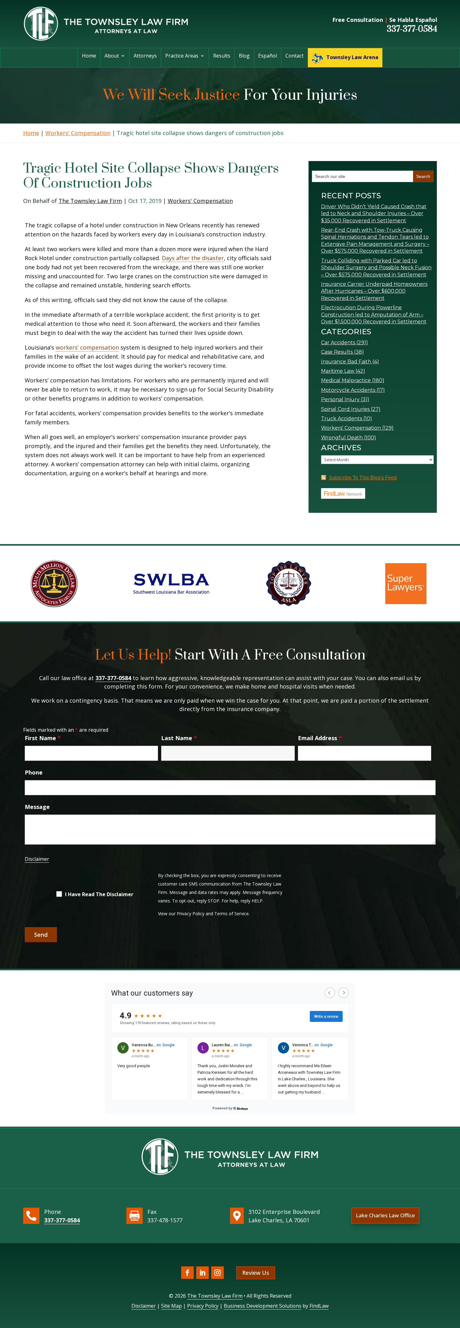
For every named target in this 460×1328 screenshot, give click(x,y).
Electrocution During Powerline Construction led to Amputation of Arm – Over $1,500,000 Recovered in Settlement (374, 315)
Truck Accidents (341, 419)
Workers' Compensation (200, 201)
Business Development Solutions (262, 1305)
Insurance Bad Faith (346, 362)
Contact (294, 56)
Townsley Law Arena (352, 57)
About (112, 56)
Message (37, 806)
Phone (34, 772)
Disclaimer (37, 859)
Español (267, 56)
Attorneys (145, 56)
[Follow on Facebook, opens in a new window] (187, 1272)
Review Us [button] (255, 1272)
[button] (453, 1282)
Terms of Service (231, 913)
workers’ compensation (87, 347)
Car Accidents (338, 343)
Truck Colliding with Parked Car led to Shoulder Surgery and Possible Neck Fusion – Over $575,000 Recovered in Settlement (376, 268)
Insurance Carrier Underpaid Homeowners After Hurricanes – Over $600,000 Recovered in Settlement (374, 291)
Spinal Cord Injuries (345, 409)
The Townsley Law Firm (90, 201)
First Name (43, 738)
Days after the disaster (193, 258)
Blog (244, 56)
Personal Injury (340, 399)
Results (221, 56)
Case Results (337, 352)
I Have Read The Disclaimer (99, 894)
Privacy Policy (190, 913)
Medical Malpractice (346, 380)
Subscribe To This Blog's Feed (363, 477)
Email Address (320, 738)
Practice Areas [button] (181, 56)
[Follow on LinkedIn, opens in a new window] (202, 1272)
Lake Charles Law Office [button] (385, 1215)
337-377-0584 (412, 29)
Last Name (179, 738)
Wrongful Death (342, 438)
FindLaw (319, 1305)
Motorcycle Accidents (348, 390)
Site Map (171, 1305)
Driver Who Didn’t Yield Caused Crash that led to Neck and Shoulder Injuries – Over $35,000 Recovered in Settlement (374, 214)
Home (89, 56)
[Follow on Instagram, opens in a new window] (217, 1272)
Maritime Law (337, 371)
